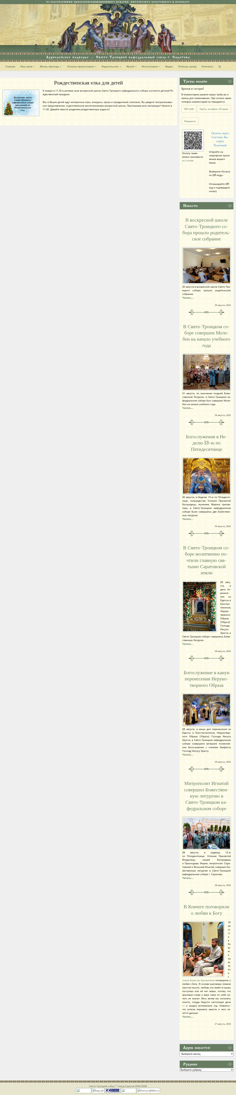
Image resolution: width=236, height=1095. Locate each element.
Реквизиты (190, 121)
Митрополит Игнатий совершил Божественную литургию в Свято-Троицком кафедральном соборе (206, 796)
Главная (10, 66)
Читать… (188, 298)
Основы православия (81, 66)
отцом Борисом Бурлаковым (198, 980)
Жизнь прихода (50, 66)
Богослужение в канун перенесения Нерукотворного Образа (206, 679)
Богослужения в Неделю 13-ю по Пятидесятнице (206, 443)
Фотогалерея (150, 66)
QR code (189, 109)
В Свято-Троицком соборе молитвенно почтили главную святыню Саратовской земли (206, 560)
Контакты (207, 66)
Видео (169, 66)
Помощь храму (187, 66)
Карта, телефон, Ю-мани (214, 109)
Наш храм (26, 66)
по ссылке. (188, 160)
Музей (130, 66)
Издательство (111, 66)
